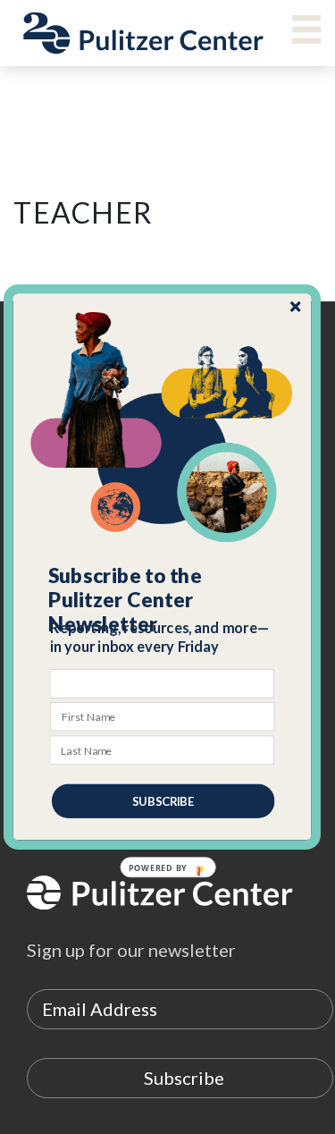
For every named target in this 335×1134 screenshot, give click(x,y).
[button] (162, 600)
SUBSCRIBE (162, 801)
